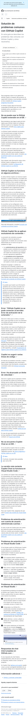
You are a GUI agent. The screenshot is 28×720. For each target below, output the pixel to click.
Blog (22, 714)
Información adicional (10, 674)
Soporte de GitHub (14, 437)
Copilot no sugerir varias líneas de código (12, 355)
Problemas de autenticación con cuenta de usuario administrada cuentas (13, 521)
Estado (3, 714)
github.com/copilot (16, 665)
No (10, 690)
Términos (14, 713)
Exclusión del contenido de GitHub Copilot (13, 279)
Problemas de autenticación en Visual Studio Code (13, 542)
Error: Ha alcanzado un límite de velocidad (13, 374)
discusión (3, 340)
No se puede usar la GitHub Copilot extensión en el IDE (13, 116)
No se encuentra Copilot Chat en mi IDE (11, 443)
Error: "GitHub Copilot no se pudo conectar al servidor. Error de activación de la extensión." (13, 311)
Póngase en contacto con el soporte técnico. (13, 702)
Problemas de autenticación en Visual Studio (13, 585)
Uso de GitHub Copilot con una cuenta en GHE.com (14, 155)
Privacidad (20, 713)
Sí (4, 690)
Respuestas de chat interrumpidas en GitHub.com (9, 651)
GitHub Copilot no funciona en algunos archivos (13, 172)
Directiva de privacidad (6, 693)
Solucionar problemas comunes (19, 18)
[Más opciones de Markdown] (16, 47)
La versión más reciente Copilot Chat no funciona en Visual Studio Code (13, 468)
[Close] (24, 2)
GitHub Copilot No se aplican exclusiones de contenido (13, 232)
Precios (7, 714)
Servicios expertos (15, 714)
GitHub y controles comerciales (13, 677)
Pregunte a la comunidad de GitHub (11, 700)
